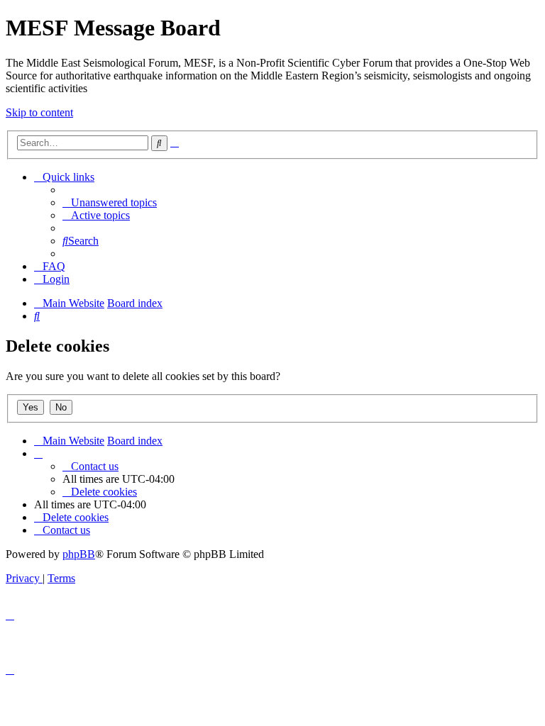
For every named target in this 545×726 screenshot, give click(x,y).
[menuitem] (109, 202)
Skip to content (39, 112)
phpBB (78, 554)
